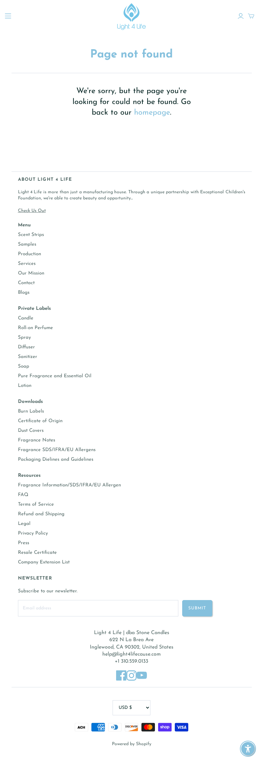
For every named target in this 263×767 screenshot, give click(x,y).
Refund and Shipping (41, 514)
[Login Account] (240, 16)
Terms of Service (36, 504)
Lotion (24, 385)
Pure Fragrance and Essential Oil (54, 376)
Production (29, 254)
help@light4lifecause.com (131, 654)
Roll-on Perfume (35, 328)
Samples (27, 244)
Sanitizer (27, 356)
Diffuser (26, 347)
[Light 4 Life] (131, 16)
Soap (23, 366)
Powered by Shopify (131, 744)
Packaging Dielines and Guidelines (55, 459)
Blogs (24, 292)
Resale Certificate (37, 552)
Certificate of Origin (40, 421)
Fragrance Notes (36, 440)
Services (27, 263)
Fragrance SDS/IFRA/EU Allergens (57, 450)
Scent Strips (31, 234)
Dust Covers (31, 430)
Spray (24, 337)
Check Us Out (32, 210)
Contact (26, 283)
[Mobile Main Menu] (8, 16)
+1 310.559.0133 (131, 661)
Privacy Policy (33, 533)
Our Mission (31, 273)
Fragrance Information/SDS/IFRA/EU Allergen (69, 485)
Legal (24, 523)
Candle (25, 318)
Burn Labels (31, 411)
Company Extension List (44, 562)
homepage (152, 113)
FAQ (23, 494)
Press (23, 543)
